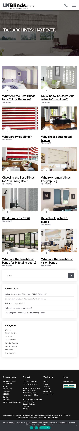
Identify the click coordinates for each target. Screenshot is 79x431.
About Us (47, 389)
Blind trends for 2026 (16, 218)
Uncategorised (11, 353)
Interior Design (11, 343)
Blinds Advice (11, 333)
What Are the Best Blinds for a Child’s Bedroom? (18, 97)
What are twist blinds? (17, 137)
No (36, 428)
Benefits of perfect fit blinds (54, 220)
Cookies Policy (68, 381)
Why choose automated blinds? (56, 138)
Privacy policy (44, 428)
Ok (31, 428)
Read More (7, 102)
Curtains (8, 336)
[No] (76, 426)
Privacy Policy (48, 394)
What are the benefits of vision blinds (57, 260)
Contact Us (47, 391)
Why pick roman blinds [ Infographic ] (56, 179)
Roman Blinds (11, 346)
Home (45, 381)
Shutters (9, 349)
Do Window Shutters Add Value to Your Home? (57, 97)
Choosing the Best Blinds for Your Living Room (18, 179)
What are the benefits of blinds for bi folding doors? (19, 260)
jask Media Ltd (52, 417)
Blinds (7, 330)
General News (11, 340)
